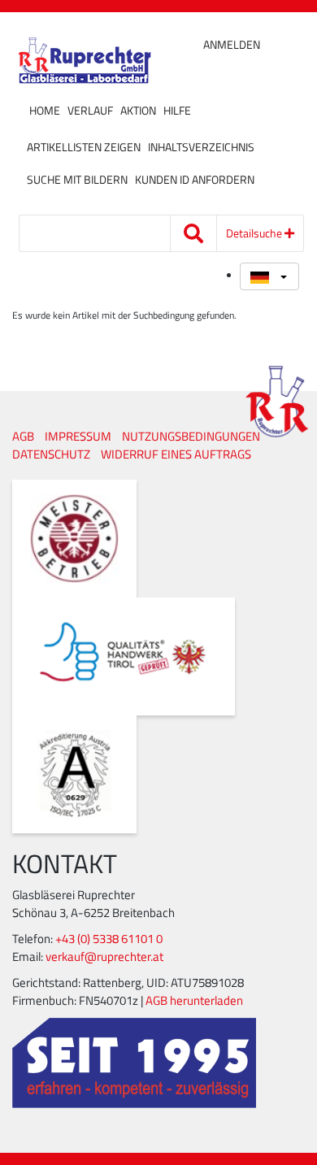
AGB (23, 436)
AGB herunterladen (194, 1000)
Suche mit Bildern (77, 180)
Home (44, 110)
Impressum (78, 436)
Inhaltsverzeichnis (201, 147)
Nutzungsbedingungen (191, 436)
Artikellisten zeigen (84, 147)
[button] (269, 276)
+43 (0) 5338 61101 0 (109, 938)
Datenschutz (51, 454)
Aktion (138, 110)
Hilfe (177, 110)
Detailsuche (255, 232)
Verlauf (90, 110)
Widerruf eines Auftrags (176, 454)
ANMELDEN (231, 45)
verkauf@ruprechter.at (104, 956)
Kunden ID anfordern (194, 180)
